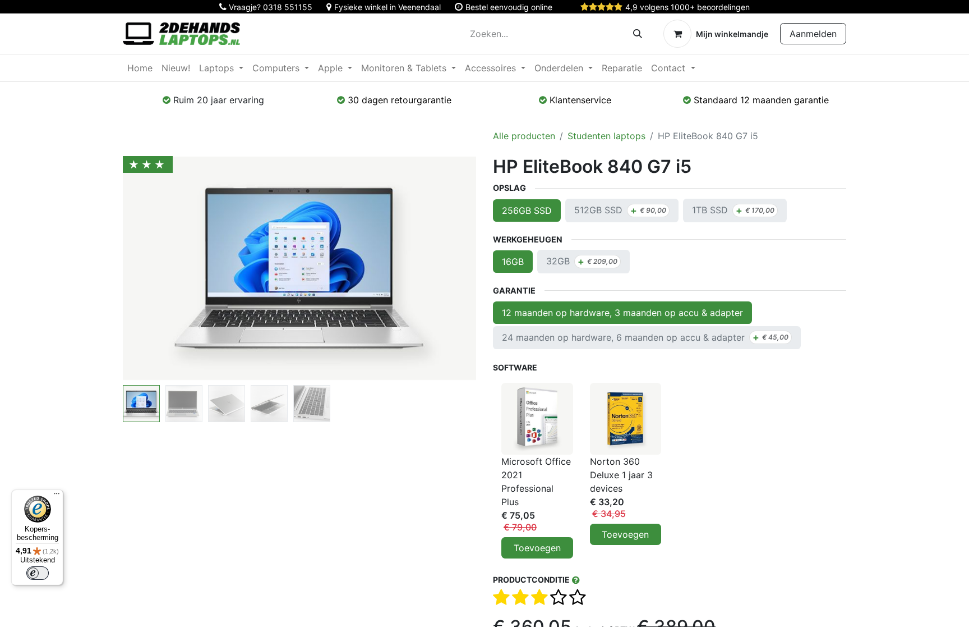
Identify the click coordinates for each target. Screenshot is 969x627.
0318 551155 (287, 7)
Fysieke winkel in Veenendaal (387, 7)
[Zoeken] (638, 34)
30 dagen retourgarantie (399, 100)
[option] (669, 471)
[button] (149, 268)
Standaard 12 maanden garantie (761, 100)
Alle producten (524, 135)
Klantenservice (580, 100)
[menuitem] (140, 68)
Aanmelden (813, 33)
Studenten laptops (606, 135)
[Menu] (56, 496)
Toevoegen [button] (537, 547)
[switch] (37, 573)
